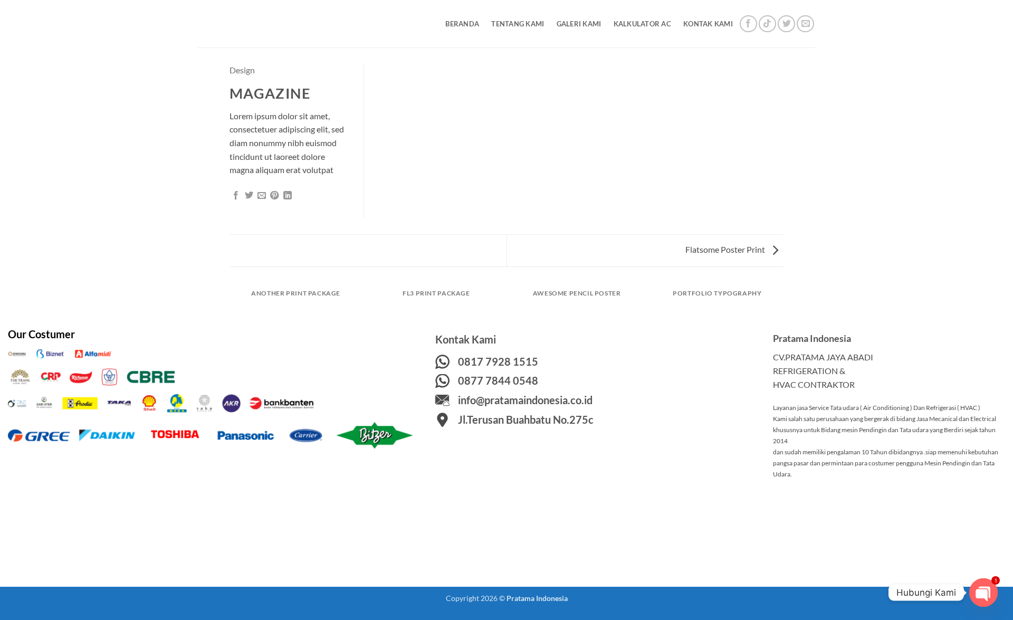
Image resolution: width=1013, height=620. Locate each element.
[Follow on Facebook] (748, 24)
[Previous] (232, 303)
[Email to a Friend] (261, 196)
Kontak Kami (708, 24)
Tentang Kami (517, 24)
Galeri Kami (579, 24)
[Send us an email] (805, 24)
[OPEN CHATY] (983, 592)
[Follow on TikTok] (767, 24)
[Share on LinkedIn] (287, 196)
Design (242, 70)
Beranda (462, 24)
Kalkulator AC (642, 24)
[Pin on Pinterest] (274, 196)
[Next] (782, 303)
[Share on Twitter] (249, 196)
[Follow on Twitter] (786, 24)
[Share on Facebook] (236, 196)
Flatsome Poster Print (726, 249)
